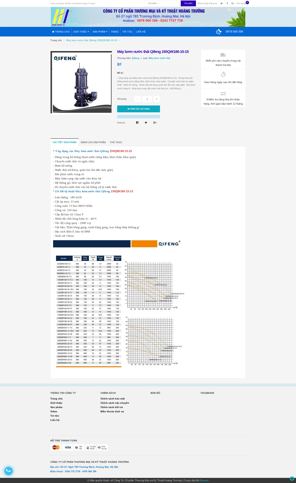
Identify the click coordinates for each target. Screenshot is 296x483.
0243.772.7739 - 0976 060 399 (80, 471)
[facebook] (227, 3)
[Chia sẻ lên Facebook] (137, 122)
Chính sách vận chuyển (115, 403)
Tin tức (127, 31)
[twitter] (221, 3)
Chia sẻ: (121, 123)
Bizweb (204, 480)
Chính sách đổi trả (112, 407)
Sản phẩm (99, 31)
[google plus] (233, 3)
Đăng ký (213, 3)
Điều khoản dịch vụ (112, 411)
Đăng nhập (203, 3)
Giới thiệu (80, 31)
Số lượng (121, 99)
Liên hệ (141, 31)
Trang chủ (62, 31)
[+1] (154, 122)
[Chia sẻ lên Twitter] (146, 122)
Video (115, 31)
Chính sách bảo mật (113, 398)
